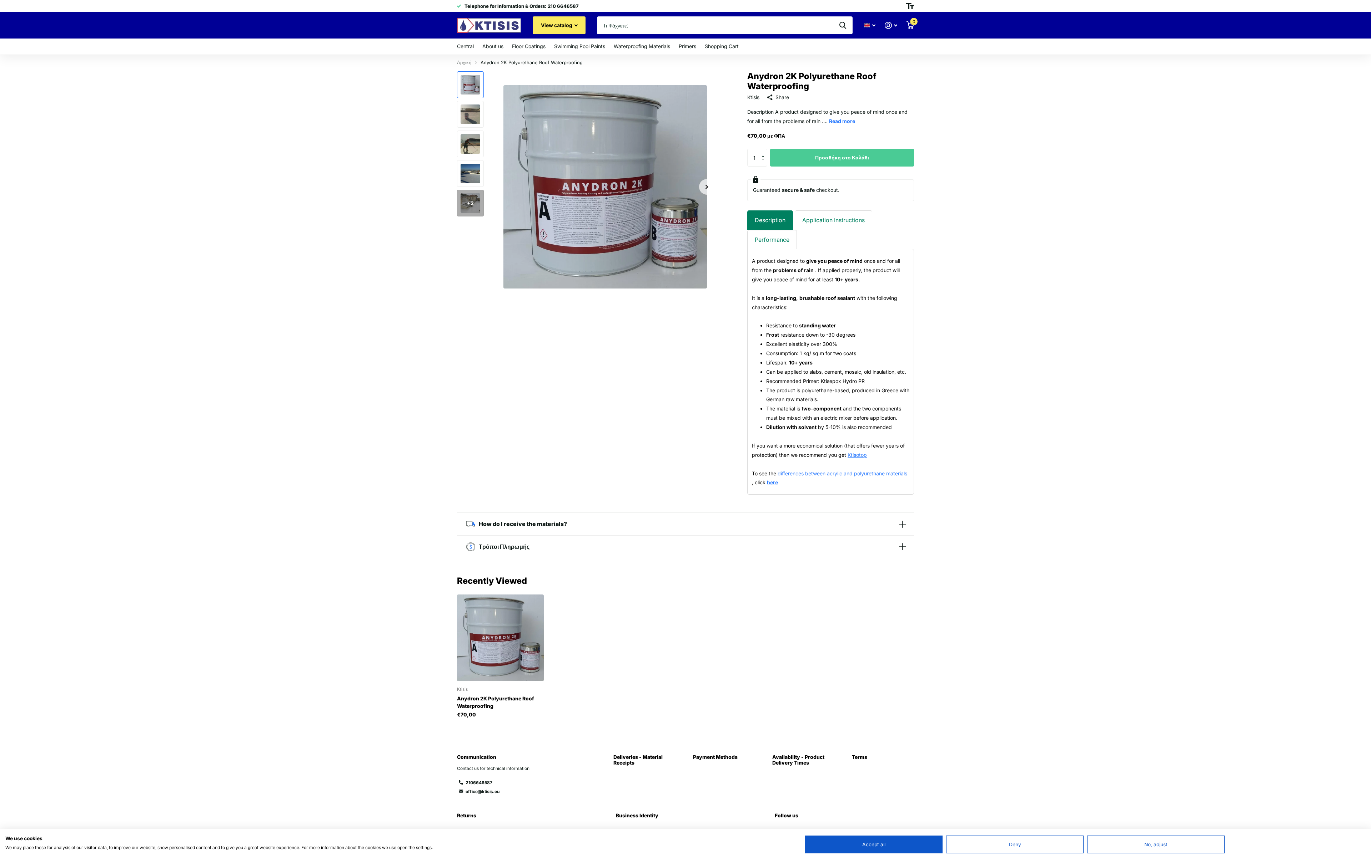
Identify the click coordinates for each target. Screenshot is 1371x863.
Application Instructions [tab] (833, 220)
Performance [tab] (772, 239)
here (772, 482)
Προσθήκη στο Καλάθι (842, 157)
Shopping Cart (722, 46)
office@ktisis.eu (482, 791)
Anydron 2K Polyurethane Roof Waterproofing (495, 702)
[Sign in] (891, 25)
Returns (466, 815)
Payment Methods (715, 757)
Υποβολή (843, 25)
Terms (859, 757)
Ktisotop (857, 455)
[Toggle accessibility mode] (910, 6)
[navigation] (470, 84)
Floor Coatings (529, 46)
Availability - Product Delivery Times (798, 760)
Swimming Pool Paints (579, 46)
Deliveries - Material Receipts (638, 760)
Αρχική (464, 62)
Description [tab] (770, 220)
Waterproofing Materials (642, 46)
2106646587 (479, 782)
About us (492, 46)
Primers (687, 46)
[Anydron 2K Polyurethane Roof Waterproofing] (500, 637)
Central (465, 46)
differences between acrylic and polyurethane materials (842, 473)
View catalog (557, 25)
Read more (842, 121)
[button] (707, 186)
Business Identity (637, 815)
